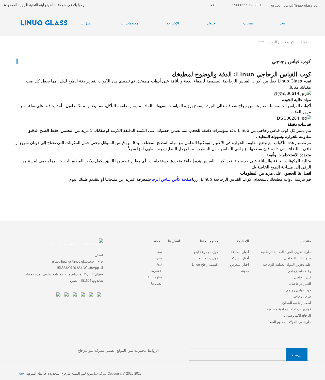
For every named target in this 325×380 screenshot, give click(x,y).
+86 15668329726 (247, 5)
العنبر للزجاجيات (300, 284)
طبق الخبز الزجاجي (297, 258)
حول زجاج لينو (208, 258)
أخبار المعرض (239, 264)
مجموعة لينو (137, 350)
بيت (282, 23)
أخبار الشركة (240, 258)
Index (21, 373)
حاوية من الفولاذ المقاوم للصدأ (289, 322)
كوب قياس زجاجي (298, 290)
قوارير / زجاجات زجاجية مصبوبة (289, 309)
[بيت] (42, 22)
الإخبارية (156, 271)
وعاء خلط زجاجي (299, 271)
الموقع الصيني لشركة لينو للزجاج (102, 350)
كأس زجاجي (302, 277)
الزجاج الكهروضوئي (297, 315)
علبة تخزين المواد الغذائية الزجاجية (287, 264)
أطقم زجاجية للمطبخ (296, 303)
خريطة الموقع (37, 373)
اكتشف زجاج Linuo (205, 264)
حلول (158, 264)
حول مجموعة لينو (206, 252)
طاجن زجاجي (301, 296)
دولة (304, 42)
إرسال (296, 355)
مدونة (245, 271)
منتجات (157, 258)
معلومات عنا (153, 277)
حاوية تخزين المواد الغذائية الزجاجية (286, 252)
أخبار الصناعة (240, 252)
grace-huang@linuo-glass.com (295, 5)
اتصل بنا (86, 23)
